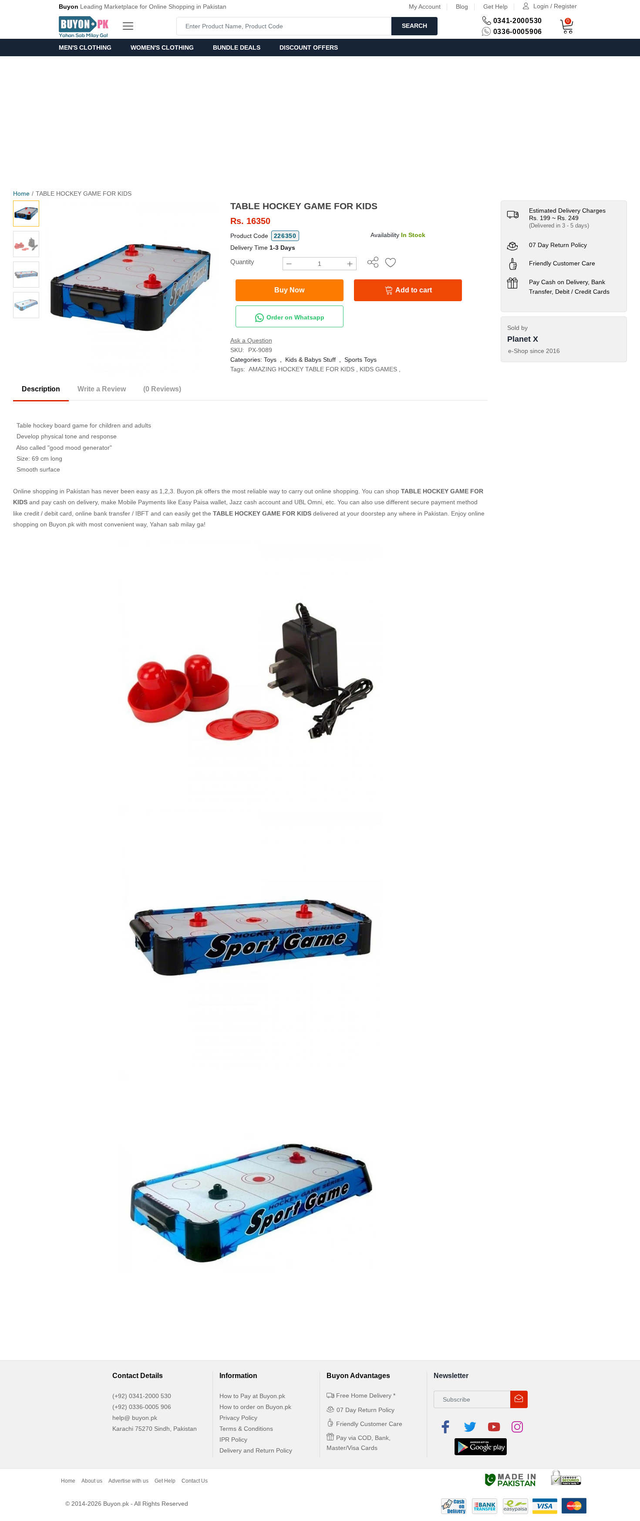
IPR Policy (233, 1439)
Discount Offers (309, 47)
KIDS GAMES (378, 369)
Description (41, 389)
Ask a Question (251, 340)
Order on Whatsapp (294, 317)
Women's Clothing (162, 47)
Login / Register (555, 6)
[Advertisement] (320, 122)
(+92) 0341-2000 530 (141, 1395)
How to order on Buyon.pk (255, 1406)
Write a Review (101, 389)
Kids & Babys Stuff (310, 359)
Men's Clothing (85, 47)
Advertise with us (128, 1481)
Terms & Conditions (246, 1428)
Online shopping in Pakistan (51, 491)
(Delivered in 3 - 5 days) (559, 225)
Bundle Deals (236, 47)
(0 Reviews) (162, 389)
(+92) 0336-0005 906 (141, 1406)
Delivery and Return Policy (255, 1450)
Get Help (495, 6)
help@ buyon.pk (134, 1417)
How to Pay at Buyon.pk (252, 1395)
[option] (130, 287)
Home (21, 193)
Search (414, 25)
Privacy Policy (238, 1417)
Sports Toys (360, 359)
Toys (270, 359)
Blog (462, 6)
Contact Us (195, 1481)
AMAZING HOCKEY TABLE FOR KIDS (301, 369)
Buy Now (289, 290)
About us (91, 1481)
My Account (425, 6)
